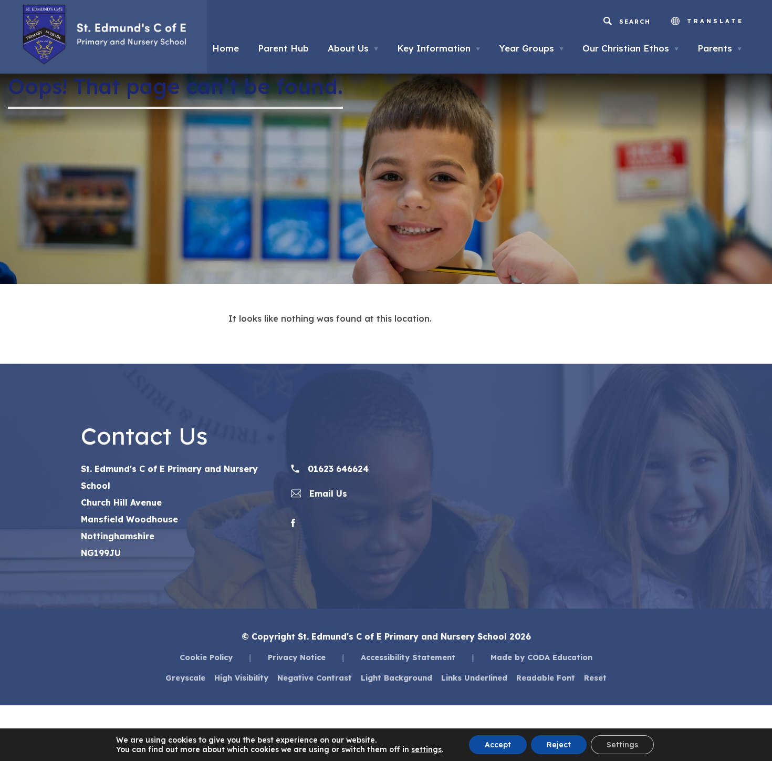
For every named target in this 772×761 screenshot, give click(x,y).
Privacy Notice (297, 657)
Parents (719, 48)
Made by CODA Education (541, 657)
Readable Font (545, 678)
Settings (622, 744)
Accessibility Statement (408, 657)
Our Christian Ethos (630, 48)
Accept (498, 744)
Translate (713, 21)
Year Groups (531, 48)
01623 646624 (337, 469)
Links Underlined (474, 678)
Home (225, 48)
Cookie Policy (206, 657)
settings (426, 749)
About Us (353, 48)
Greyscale (185, 678)
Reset (595, 678)
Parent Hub (283, 48)
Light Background (396, 678)
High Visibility (241, 678)
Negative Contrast (314, 678)
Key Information (438, 48)
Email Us (327, 493)
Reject (559, 744)
